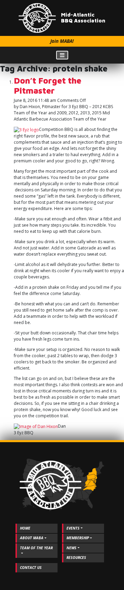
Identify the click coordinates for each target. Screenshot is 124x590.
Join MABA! (62, 41)
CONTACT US (31, 567)
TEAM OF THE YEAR (36, 547)
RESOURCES (76, 557)
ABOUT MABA (31, 537)
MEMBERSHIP (77, 537)
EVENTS (73, 528)
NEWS (71, 547)
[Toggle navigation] (62, 55)
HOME (25, 528)
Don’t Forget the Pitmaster (47, 85)
